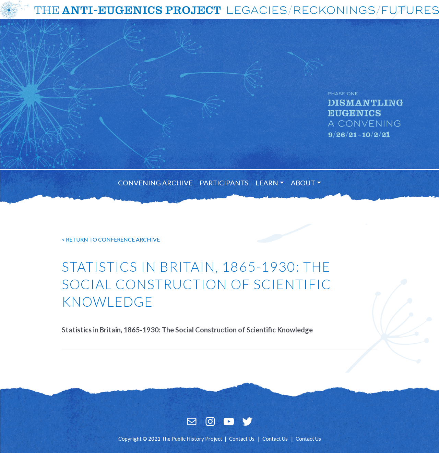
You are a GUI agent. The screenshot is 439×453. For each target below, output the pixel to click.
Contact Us (241, 439)
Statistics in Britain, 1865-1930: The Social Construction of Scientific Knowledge (187, 330)
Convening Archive (155, 183)
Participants (224, 183)
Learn (267, 183)
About (303, 183)
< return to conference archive (111, 239)
